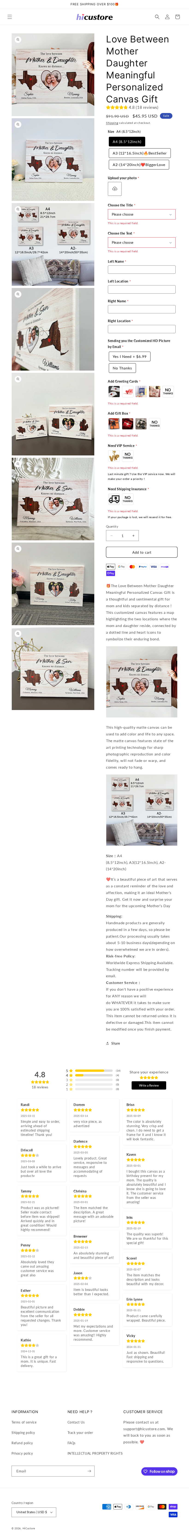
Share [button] (115, 1043)
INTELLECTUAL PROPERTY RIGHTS (95, 1453)
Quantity (112, 526)
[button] (10, 17)
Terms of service (24, 1422)
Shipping (112, 123)
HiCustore (29, 1528)
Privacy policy (22, 1453)
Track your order (80, 1433)
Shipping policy (23, 1433)
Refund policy (22, 1443)
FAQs (72, 1443)
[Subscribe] (89, 1471)
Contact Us (76, 1422)
